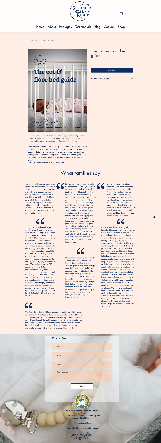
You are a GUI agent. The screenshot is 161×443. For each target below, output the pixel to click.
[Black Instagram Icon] (154, 223)
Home (30, 40)
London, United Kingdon (82, 418)
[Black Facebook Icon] (154, 217)
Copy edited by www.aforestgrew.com (82, 428)
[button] (125, 13)
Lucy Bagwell (82, 413)
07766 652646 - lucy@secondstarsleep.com (82, 415)
